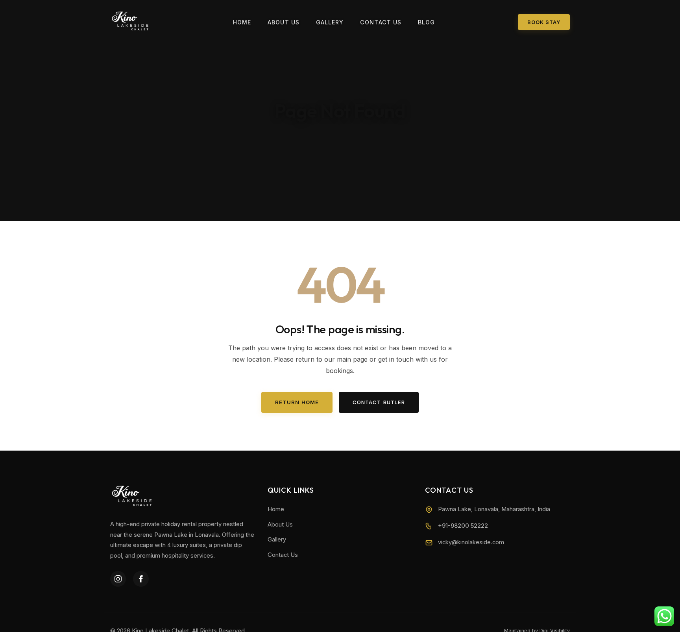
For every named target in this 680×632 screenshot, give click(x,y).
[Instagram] (118, 579)
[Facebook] (141, 579)
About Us (283, 22)
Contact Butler (379, 402)
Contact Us (380, 22)
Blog (426, 22)
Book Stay (543, 22)
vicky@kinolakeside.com (471, 542)
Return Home (297, 402)
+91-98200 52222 (463, 525)
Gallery (330, 22)
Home (242, 22)
